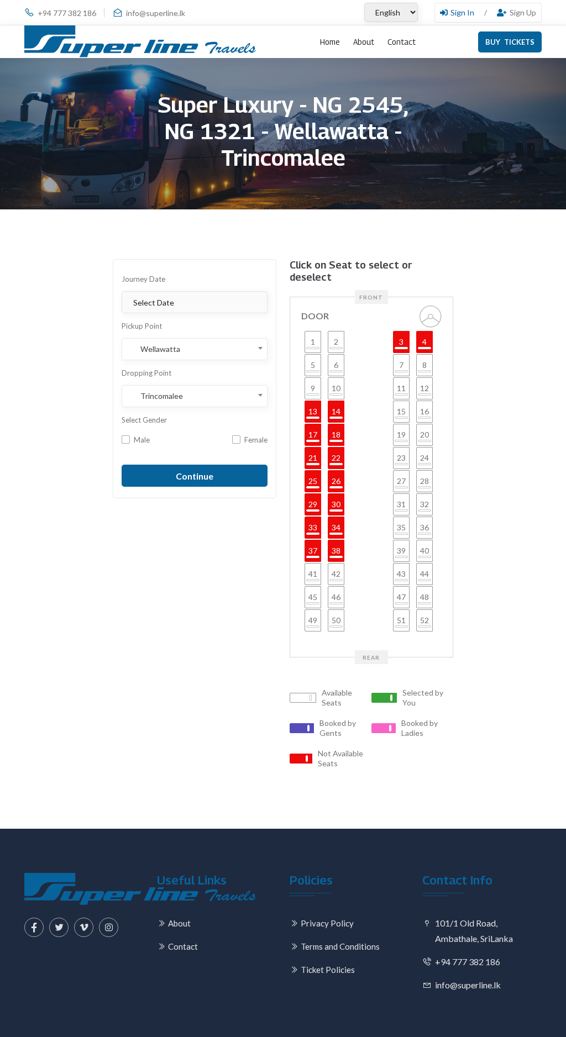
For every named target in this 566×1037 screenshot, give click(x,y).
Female (256, 439)
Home (330, 41)
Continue (194, 476)
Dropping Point (146, 373)
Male (142, 439)
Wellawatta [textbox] (160, 349)
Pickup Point (142, 326)
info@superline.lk (155, 13)
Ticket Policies (328, 970)
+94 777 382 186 (67, 13)
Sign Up (523, 13)
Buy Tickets (509, 42)
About (363, 41)
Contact (401, 41)
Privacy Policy (327, 923)
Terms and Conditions (340, 946)
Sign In (462, 13)
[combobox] (195, 349)
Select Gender (144, 419)
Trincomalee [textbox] (161, 396)
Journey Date (143, 279)
